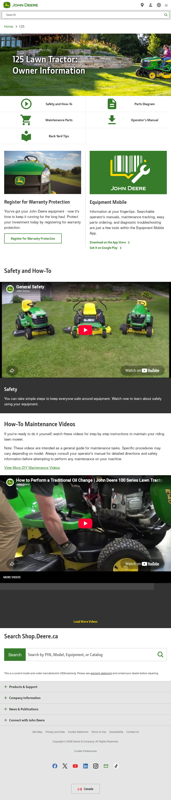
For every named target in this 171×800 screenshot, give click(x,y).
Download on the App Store (108, 242)
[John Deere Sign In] (150, 5)
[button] (160, 654)
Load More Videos (85, 621)
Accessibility (116, 731)
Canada (88, 789)
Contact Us (132, 731)
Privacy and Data (55, 731)
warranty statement (101, 673)
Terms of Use (98, 731)
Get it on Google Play (104, 248)
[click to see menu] (166, 5)
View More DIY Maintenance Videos (32, 467)
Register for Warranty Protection (33, 238)
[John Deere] (23, 5)
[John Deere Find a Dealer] (142, 5)
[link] (159, 5)
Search (14, 654)
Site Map (37, 731)
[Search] (165, 15)
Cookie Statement (78, 731)
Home (8, 26)
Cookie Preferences (85, 751)
